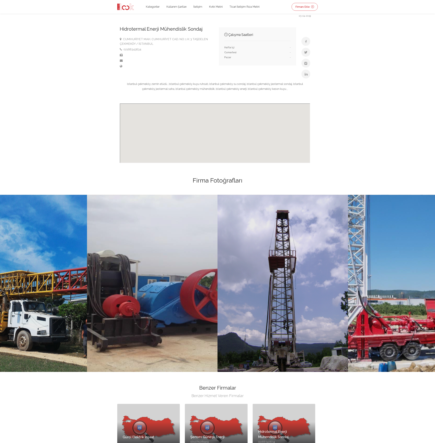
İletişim (197, 6)
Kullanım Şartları (176, 6)
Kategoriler (153, 6)
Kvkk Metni (216, 6)
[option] (283, 283)
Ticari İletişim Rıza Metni (244, 6)
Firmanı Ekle (302, 6)
